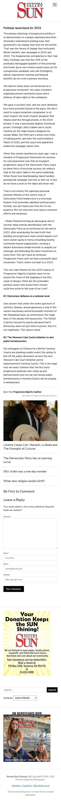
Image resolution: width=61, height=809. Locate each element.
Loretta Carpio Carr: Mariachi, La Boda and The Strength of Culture (30, 447)
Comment (7, 516)
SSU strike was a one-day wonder (25, 471)
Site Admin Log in (41, 785)
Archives (8, 698)
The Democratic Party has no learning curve (27, 460)
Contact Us (27, 785)
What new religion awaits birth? (24, 481)
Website (6, 575)
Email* (6, 564)
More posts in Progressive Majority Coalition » (40, 395)
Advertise (16, 785)
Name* (6, 553)
